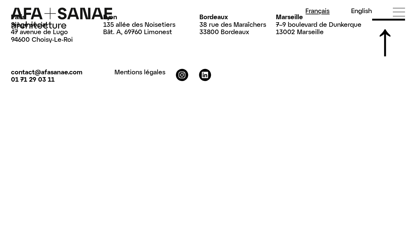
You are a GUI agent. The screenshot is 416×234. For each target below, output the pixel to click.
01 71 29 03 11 (33, 79)
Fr (317, 11)
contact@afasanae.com (47, 72)
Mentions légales (140, 72)
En (361, 11)
